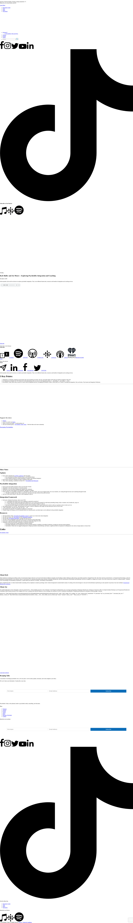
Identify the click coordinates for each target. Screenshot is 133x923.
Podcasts (5, 32)
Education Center (6, 7)
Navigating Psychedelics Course (21, 515)
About (4, 37)
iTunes (13, 422)
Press (4, 714)
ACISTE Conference (19, 475)
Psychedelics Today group (20, 424)
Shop (4, 10)
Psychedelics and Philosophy (32, 480)
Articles (4, 35)
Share (1, 358)
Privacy (20, 922)
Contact (4, 716)
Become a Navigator (7, 715)
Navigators (5, 11)
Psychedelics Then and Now (12, 33)
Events (4, 36)
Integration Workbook (27, 517)
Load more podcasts (4, 672)
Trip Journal (16, 517)
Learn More (2, 5)
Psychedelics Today (4, 532)
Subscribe (2, 343)
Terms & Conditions (27, 922)
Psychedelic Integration (14, 518)
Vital (4, 8)
